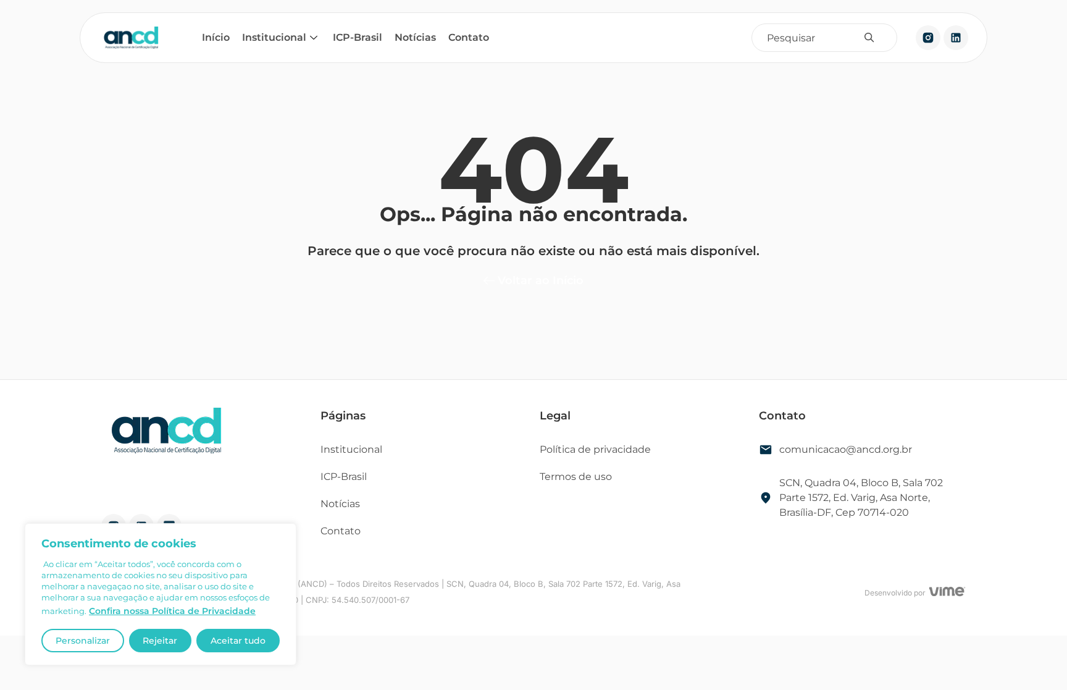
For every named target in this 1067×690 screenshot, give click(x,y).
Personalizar (83, 640)
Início (216, 37)
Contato (468, 37)
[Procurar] (872, 37)
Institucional (274, 37)
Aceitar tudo (238, 640)
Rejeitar (160, 640)
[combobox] (814, 37)
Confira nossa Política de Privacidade (172, 610)
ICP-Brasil (357, 37)
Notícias (415, 37)
